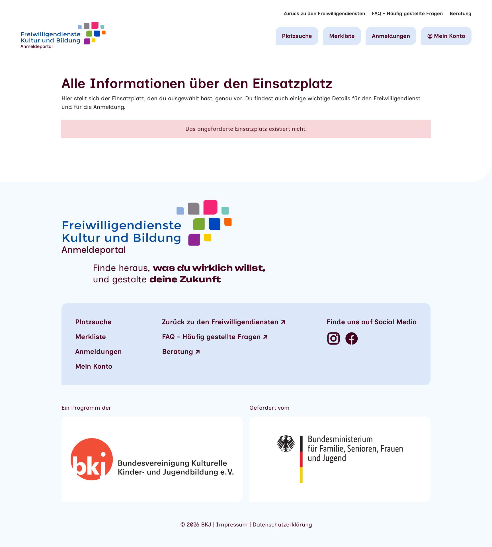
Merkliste (342, 35)
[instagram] (333, 339)
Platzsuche (297, 35)
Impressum (232, 524)
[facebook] (351, 339)
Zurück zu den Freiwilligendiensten (324, 13)
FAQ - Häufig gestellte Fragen (407, 13)
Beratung (461, 13)
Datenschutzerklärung (282, 524)
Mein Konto (93, 366)
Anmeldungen (391, 35)
